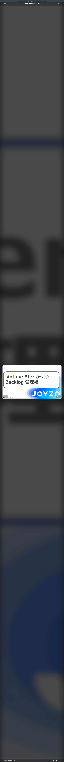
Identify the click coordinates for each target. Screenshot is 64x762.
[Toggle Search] (58, 4)
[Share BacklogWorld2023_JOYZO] (53, 760)
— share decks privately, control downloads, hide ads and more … (32, 1)
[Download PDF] (59, 760)
